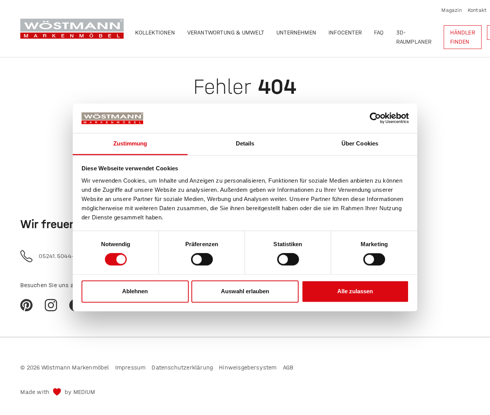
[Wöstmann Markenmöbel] (72, 28)
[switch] (202, 259)
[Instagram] (51, 305)
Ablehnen (135, 291)
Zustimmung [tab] (130, 143)
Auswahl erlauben (245, 291)
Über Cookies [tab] (359, 143)
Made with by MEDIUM (57, 391)
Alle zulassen (355, 291)
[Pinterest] (26, 305)
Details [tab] (245, 143)
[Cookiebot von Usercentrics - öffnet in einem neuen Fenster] (375, 118)
